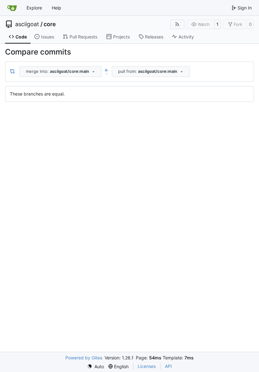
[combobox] (61, 71)
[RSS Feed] (177, 24)
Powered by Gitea (83, 357)
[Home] (12, 8)
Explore (34, 7)
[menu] (95, 366)
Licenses (147, 366)
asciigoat (27, 24)
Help (56, 7)
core (50, 24)
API (168, 366)
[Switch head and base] (12, 71)
